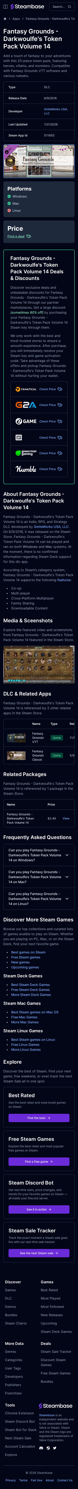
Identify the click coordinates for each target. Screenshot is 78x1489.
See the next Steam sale (36, 1253)
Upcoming (49, 1323)
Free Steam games (25, 957)
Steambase (47, 1415)
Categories (13, 1360)
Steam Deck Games (56, 1331)
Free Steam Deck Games (30, 990)
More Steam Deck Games (31, 995)
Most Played (50, 1298)
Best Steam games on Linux (33, 1039)
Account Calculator (20, 1446)
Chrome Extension (19, 1413)
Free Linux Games (25, 1044)
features (64, 580)
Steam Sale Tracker (56, 1351)
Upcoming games (25, 967)
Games (10, 1290)
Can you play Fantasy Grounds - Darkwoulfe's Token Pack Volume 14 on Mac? (35, 877)
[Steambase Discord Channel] (41, 1448)
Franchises (13, 1393)
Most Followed (52, 1307)
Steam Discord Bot (20, 1421)
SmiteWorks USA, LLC (51, 527)
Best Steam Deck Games (30, 985)
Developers (14, 1376)
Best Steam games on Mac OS (34, 1012)
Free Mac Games (24, 1017)
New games (20, 962)
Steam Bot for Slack (21, 1430)
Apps (16, 18)
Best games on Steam (28, 952)
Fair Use (36, 1480)
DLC (8, 1298)
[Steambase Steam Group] (48, 1448)
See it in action (37, 1209)
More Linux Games (26, 1049)
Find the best (36, 1118)
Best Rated (49, 1290)
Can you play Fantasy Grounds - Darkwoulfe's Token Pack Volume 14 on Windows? (35, 855)
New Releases (52, 1315)
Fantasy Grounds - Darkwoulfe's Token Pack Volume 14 (20, 818)
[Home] (5, 18)
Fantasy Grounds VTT (38, 738)
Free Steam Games (56, 1373)
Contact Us (65, 1480)
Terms (23, 1480)
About (50, 1480)
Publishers (13, 1385)
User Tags (13, 1368)
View (66, 818)
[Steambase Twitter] (54, 1448)
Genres (10, 1351)
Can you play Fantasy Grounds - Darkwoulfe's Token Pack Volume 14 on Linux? (35, 899)
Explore (11, 1455)
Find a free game (36, 1161)
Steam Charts (16, 1323)
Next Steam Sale (18, 1438)
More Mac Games (25, 1022)
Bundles (11, 1315)
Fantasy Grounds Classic (38, 755)
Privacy (11, 1480)
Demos (10, 1307)
